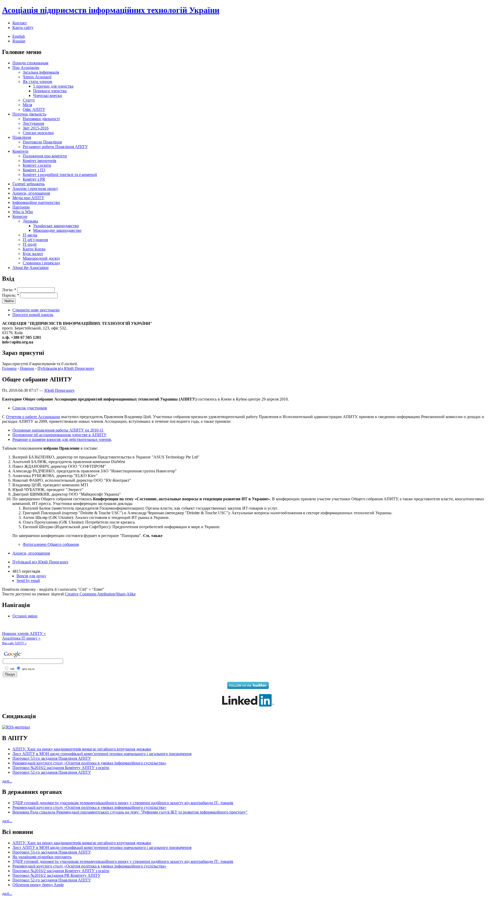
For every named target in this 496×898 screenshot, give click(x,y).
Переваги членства (50, 91)
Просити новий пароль (32, 314)
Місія (27, 105)
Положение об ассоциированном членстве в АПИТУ (59, 435)
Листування (33, 123)
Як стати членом (37, 81)
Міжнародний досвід (41, 258)
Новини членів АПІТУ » (24, 633)
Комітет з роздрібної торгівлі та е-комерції (60, 174)
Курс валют (33, 253)
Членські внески (47, 95)
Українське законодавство (56, 226)
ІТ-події (29, 244)
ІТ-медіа (30, 235)
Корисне (19, 216)
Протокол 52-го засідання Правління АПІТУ (51, 772)
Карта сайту (23, 27)
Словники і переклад (41, 263)
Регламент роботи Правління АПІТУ (55, 146)
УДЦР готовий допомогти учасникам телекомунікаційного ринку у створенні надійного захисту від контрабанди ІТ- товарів (122, 803)
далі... (7, 781)
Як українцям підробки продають (42, 857)
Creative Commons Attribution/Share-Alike (100, 594)
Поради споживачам (30, 63)
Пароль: (10, 295)
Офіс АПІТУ (34, 109)
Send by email (28, 580)
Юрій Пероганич (59, 390)
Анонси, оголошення (31, 193)
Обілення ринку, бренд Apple (38, 884)
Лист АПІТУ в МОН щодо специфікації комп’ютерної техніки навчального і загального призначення (101, 753)
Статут (29, 100)
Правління (21, 137)
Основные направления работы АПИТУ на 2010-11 (58, 430)
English (18, 36)
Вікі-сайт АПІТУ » (14, 643)
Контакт (19, 23)
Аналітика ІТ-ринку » (21, 638)
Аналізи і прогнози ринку (35, 188)
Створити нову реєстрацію (36, 310)
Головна (9, 368)
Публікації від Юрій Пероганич (40, 562)
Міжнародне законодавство (57, 230)
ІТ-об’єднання (35, 239)
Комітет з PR (34, 179)
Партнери (21, 207)
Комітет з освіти (37, 165)
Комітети (20, 151)
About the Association (30, 267)
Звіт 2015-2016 (36, 128)
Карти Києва (34, 249)
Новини (27, 368)
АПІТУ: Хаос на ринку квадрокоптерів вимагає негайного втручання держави (81, 749)
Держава (30, 221)
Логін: (9, 290)
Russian (18, 41)
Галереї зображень (28, 184)
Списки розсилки (38, 133)
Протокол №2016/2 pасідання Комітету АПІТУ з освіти (60, 767)
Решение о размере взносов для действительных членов (61, 439)
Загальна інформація (41, 72)
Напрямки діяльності (41, 119)
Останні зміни (24, 616)
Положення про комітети (45, 156)
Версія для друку (31, 576)
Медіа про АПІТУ (28, 198)
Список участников (29, 408)
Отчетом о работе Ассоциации (33, 417)
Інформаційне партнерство (36, 202)
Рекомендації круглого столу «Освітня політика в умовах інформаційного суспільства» (89, 763)
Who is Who (22, 212)
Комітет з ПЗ (34, 170)
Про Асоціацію (25, 67)
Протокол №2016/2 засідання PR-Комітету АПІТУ (56, 875)
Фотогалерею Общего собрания (51, 544)
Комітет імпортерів (39, 160)
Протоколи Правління (42, 142)
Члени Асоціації (37, 77)
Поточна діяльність (29, 114)
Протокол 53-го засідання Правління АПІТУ (51, 758)
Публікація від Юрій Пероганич (65, 368)
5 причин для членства (53, 86)
